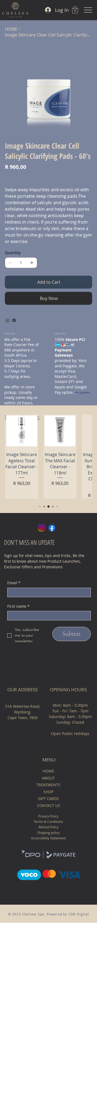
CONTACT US (48, 805)
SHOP (48, 791)
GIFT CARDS (48, 798)
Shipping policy (48, 832)
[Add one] (31, 262)
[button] (75, 9)
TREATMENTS (48, 784)
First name (18, 606)
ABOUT (48, 778)
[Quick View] (21, 430)
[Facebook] (14, 320)
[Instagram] (41, 528)
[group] (48, 456)
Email (13, 582)
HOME (48, 771)
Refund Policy (48, 827)
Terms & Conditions (48, 821)
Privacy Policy (48, 816)
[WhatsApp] (7, 320)
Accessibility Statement (48, 838)
